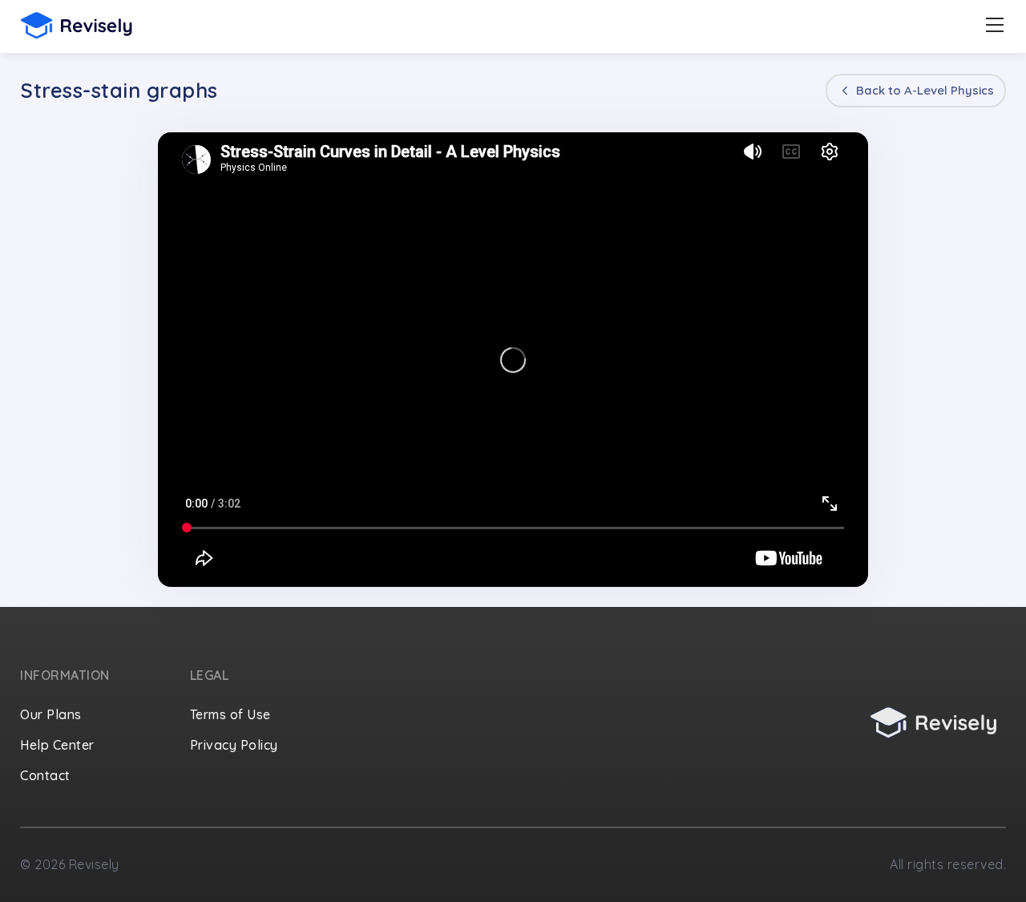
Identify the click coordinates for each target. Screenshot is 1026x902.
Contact (45, 775)
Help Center (57, 745)
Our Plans (51, 714)
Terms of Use (230, 714)
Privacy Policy (234, 745)
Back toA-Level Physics (923, 90)
